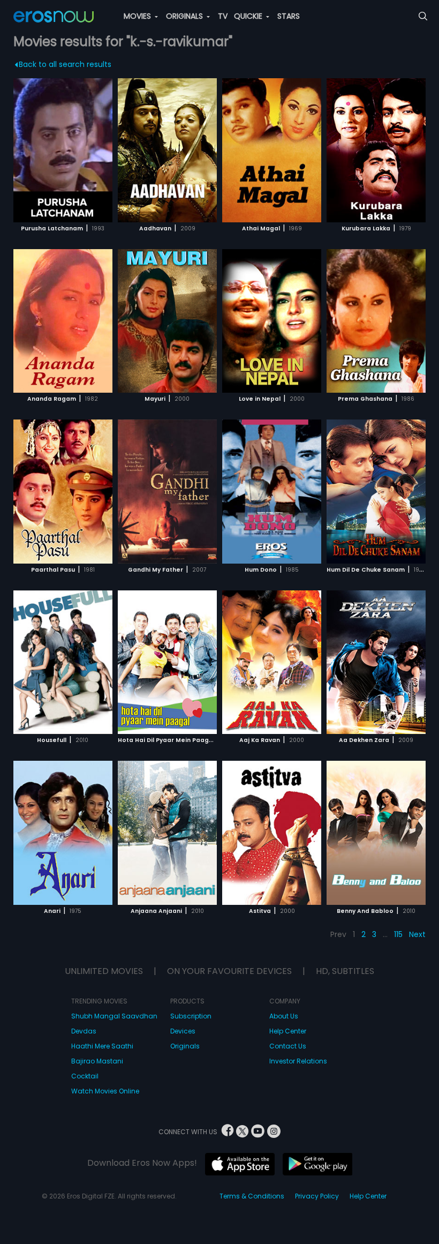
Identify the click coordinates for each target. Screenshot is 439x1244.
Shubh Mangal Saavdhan (114, 1016)
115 (398, 934)
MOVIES (138, 16)
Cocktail (85, 1076)
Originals (185, 1046)
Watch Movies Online (105, 1091)
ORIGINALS (185, 16)
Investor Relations (298, 1061)
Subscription (190, 1016)
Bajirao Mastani (97, 1061)
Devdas (83, 1031)
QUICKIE (249, 16)
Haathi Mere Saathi (102, 1046)
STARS (288, 16)
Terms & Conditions (252, 1196)
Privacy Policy (317, 1196)
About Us (283, 1016)
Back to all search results (65, 64)
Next (417, 934)
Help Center (287, 1031)
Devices (182, 1031)
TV (223, 16)
